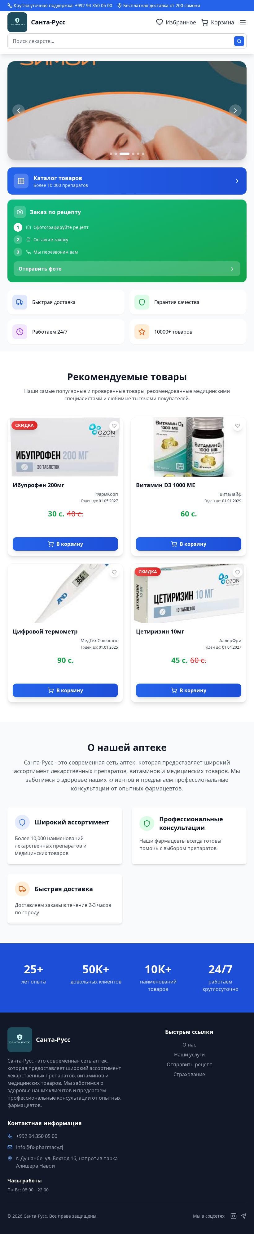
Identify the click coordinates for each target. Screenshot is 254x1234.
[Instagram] (233, 1216)
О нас (189, 1044)
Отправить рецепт (189, 1064)
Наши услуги (189, 1054)
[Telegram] (243, 1216)
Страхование (189, 1074)
